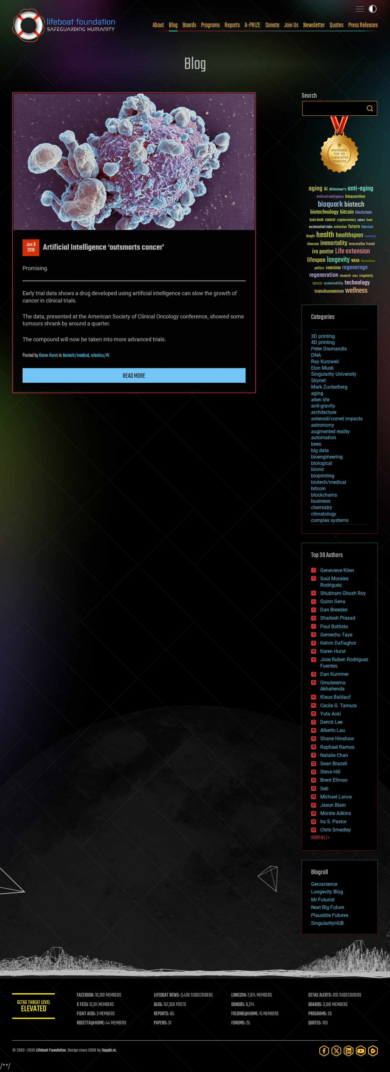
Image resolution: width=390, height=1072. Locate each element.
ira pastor (323, 251)
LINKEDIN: (238, 995)
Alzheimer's (337, 189)
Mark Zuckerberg (329, 387)
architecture (323, 412)
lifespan (316, 260)
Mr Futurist (323, 900)
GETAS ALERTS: (320, 995)
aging (315, 189)
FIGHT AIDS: (86, 1014)
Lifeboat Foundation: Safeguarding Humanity (64, 25)
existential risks (320, 227)
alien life (320, 400)
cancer (330, 220)
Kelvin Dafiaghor (338, 643)
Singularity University (333, 374)
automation (323, 437)
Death (369, 220)
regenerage (355, 267)
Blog (173, 25)
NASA (355, 261)
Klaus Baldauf (335, 697)
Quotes (336, 25)
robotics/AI (100, 356)
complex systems (330, 520)
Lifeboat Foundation (51, 1050)
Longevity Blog (327, 892)
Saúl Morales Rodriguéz (334, 582)
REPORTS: (161, 1014)
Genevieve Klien (337, 570)
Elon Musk (322, 368)
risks (355, 276)
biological (321, 463)
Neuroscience (368, 261)
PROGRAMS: (317, 1014)
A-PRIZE (253, 25)
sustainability (333, 284)
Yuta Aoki (330, 714)
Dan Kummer (334, 674)
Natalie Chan (334, 755)
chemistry (321, 507)
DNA (316, 355)
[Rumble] (373, 1050)
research (345, 276)
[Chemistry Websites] (340, 146)
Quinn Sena (332, 601)
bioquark (330, 204)
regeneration (323, 275)
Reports (232, 25)
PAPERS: (160, 1023)
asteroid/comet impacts (337, 419)
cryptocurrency (346, 220)
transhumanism (329, 291)
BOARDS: (315, 1005)
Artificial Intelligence (330, 197)
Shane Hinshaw (337, 738)
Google (310, 236)
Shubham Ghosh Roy (343, 593)
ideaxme (313, 244)
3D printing (323, 336)
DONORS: (238, 1005)
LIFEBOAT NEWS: (167, 995)
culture (361, 220)
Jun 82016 (31, 247)
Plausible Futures (329, 915)
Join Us (291, 25)
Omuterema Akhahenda (333, 686)
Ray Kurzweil (325, 361)
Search (370, 108)
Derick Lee (331, 722)
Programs (210, 25)
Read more (134, 376)
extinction (340, 227)
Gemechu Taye (336, 635)
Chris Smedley (335, 830)
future (354, 227)
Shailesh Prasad (337, 618)
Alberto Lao (332, 730)
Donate (272, 25)
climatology (323, 514)
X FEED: (82, 1005)
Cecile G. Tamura (338, 705)
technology (357, 283)
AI (326, 189)
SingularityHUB (327, 923)
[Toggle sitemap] (360, 9)
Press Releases (363, 25)
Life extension (352, 251)
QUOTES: (314, 1023)
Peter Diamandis (329, 349)
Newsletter (314, 25)
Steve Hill (330, 772)
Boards (189, 25)
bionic (317, 469)
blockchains (324, 495)
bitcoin (347, 212)
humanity (370, 236)
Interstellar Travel (362, 244)
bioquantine (355, 196)
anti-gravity (323, 406)
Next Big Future (327, 907)
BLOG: (158, 1005)
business (320, 501)
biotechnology (324, 212)
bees (316, 444)
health (325, 235)
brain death (317, 220)
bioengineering (327, 457)
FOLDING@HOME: (244, 1014)
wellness (356, 291)
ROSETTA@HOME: (91, 1023)
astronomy (322, 425)
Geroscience (324, 884)
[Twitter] (336, 1050)
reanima (333, 268)
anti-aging (360, 189)
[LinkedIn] (348, 1050)
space (317, 283)
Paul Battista (334, 626)
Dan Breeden (334, 610)
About (158, 25)
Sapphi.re (109, 1050)
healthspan (349, 235)
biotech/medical (76, 356)
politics (319, 268)
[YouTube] (361, 1050)
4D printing (323, 342)
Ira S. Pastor (333, 821)
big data (320, 450)
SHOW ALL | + (320, 838)
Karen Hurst (48, 356)
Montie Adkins (335, 813)
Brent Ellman (334, 780)
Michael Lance (336, 797)
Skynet (318, 380)
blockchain (363, 212)
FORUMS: (238, 1023)
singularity (366, 276)
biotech (354, 205)
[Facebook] (324, 1050)
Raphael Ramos (337, 747)
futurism (367, 227)
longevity (338, 260)
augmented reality (330, 431)
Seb (324, 788)
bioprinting (322, 476)
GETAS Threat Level (33, 1007)
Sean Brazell (333, 763)
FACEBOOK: (85, 995)
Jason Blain (333, 805)
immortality (333, 243)
